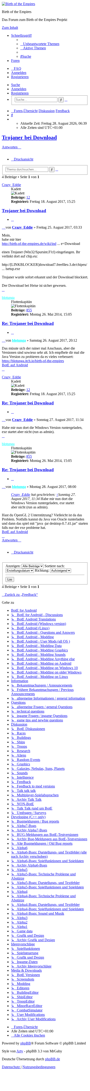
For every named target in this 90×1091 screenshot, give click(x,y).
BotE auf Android (15, 365)
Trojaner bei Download (29, 137)
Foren (15, 61)
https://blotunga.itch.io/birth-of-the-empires (33, 361)
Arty (19, 1051)
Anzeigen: (13, 566)
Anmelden (18, 89)
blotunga (8, 298)
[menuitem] (39, 44)
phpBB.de (52, 1059)
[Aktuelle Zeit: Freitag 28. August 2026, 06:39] (12, 119)
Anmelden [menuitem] (18, 73)
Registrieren (20, 93)
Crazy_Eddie (11, 185)
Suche (15, 85)
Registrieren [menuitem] (20, 77)
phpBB (25, 1043)
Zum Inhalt (10, 28)
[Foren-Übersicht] (18, 4)
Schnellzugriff (21, 35)
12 (28, 197)
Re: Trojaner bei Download (28, 323)
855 (29, 310)
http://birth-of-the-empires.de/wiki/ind (29, 244)
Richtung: (42, 570)
